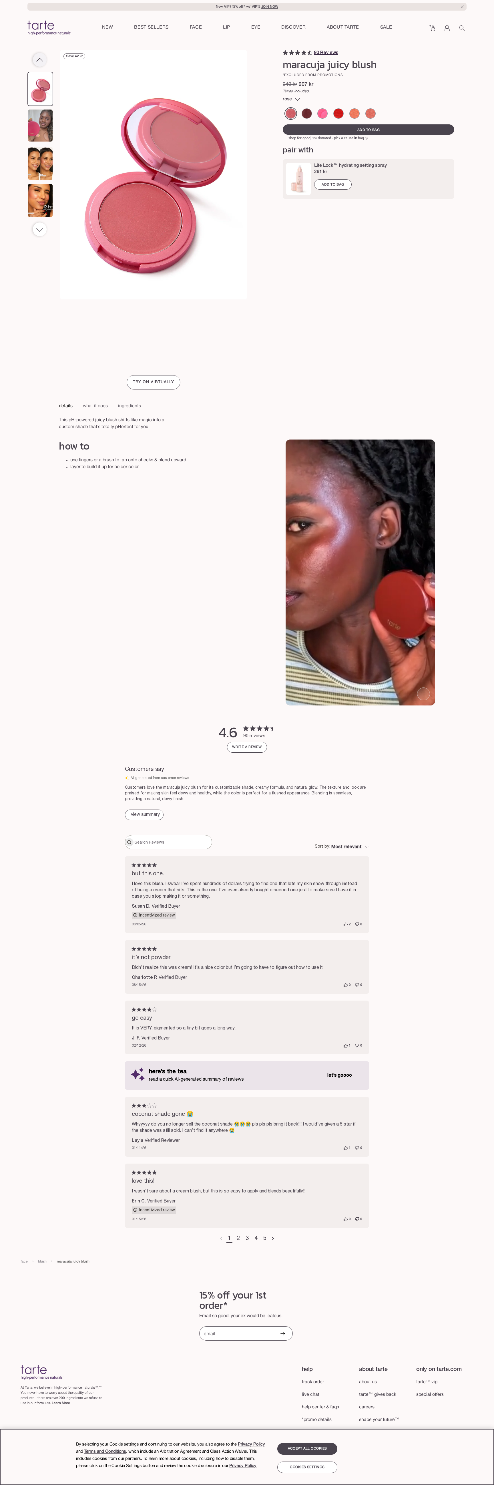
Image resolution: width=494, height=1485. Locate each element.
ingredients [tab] (129, 406)
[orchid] (370, 113)
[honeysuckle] (306, 113)
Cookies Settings (307, 1467)
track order (313, 1383)
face (24, 1262)
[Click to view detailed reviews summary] (144, 815)
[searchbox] (172, 843)
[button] (196, 27)
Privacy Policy (251, 1444)
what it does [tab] (95, 406)
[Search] (463, 30)
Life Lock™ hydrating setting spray (350, 166)
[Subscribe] (282, 1334)
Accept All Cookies (307, 1448)
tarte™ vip (426, 1383)
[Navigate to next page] (273, 1239)
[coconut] (354, 113)
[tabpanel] (247, 421)
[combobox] (342, 847)
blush (42, 1262)
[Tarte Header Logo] (49, 28)
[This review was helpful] (345, 925)
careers (367, 1408)
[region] (247, 1457)
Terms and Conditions (105, 1452)
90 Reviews (326, 53)
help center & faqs (320, 1408)
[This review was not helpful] (357, 925)
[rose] (290, 113)
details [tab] (66, 406)
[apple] (338, 113)
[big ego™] (322, 113)
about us (368, 1383)
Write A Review (247, 747)
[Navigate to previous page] (221, 1239)
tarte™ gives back (377, 1395)
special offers (430, 1395)
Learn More (61, 1403)
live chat (310, 1395)
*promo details (317, 1420)
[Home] (42, 1372)
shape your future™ (379, 1420)
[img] (285, 52)
